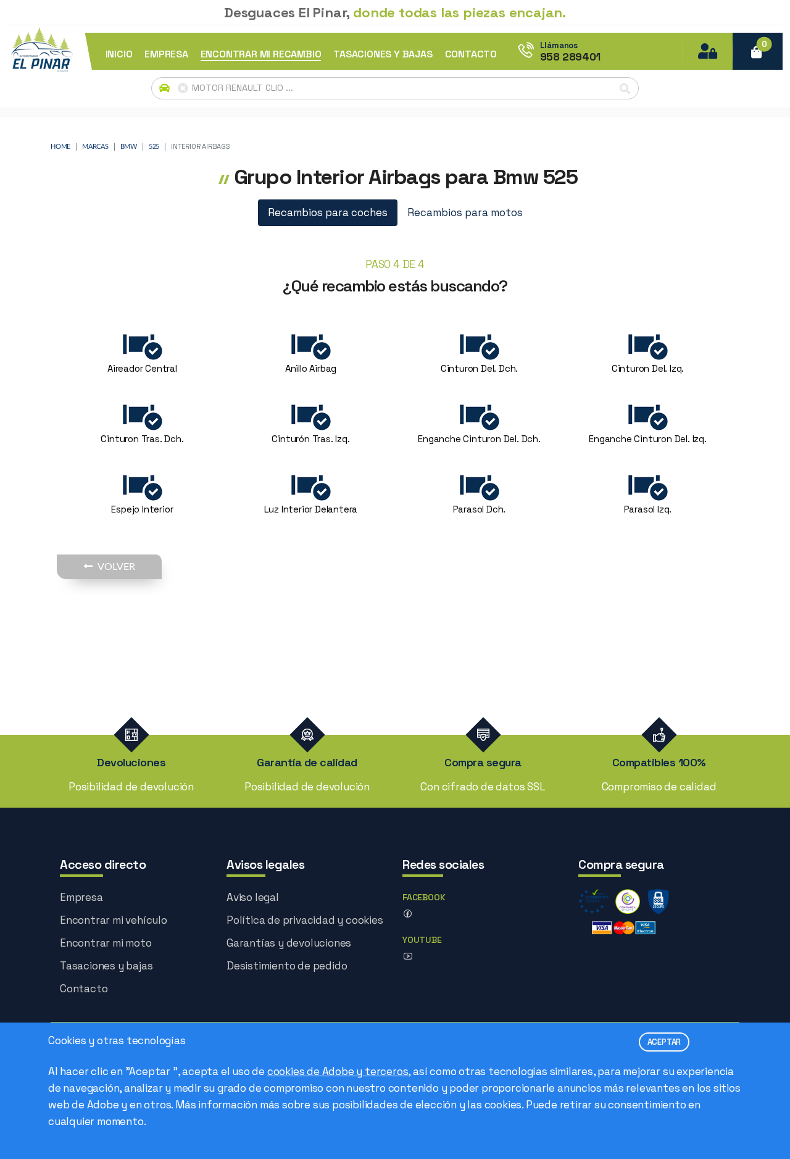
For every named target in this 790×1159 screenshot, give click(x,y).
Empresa (81, 897)
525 (154, 146)
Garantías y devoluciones (289, 943)
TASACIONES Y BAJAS (382, 54)
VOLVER (116, 567)
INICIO (119, 54)
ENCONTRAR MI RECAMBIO (261, 54)
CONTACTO (471, 54)
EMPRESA (166, 54)
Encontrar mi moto (106, 943)
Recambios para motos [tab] (465, 212)
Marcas (95, 146)
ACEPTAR (664, 1042)
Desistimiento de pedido (287, 966)
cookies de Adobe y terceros (338, 1071)
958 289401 (570, 56)
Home (60, 146)
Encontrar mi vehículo (113, 920)
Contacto (83, 988)
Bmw (128, 146)
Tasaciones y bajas (106, 966)
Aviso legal (253, 897)
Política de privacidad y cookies (305, 920)
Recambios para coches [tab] (328, 212)
